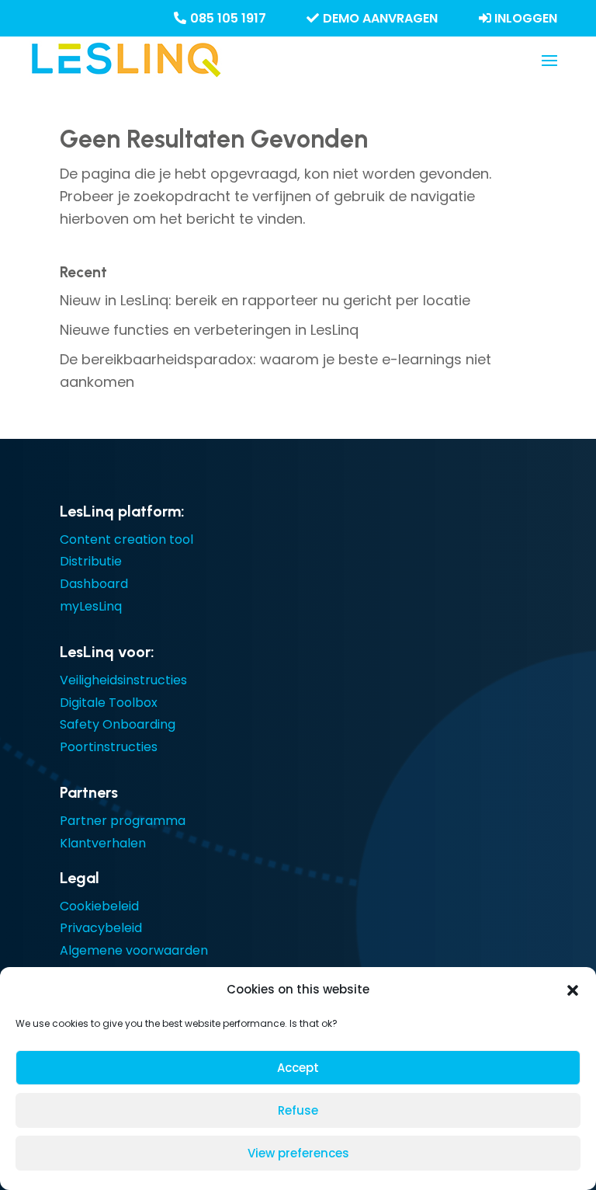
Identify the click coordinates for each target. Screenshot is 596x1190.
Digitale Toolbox (109, 703)
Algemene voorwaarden (134, 950)
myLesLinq (91, 606)
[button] (572, 990)
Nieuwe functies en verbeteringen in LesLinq (209, 329)
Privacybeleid (101, 928)
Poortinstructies (109, 747)
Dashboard (94, 584)
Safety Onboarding (117, 724)
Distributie (91, 561)
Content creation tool (126, 539)
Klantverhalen (103, 843)
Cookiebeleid (99, 906)
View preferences (298, 1153)
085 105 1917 (228, 18)
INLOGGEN (525, 18)
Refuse (298, 1110)
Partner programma (122, 821)
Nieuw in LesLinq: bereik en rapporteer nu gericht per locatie (265, 300)
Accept (298, 1068)
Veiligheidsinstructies (123, 680)
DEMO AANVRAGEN (380, 18)
